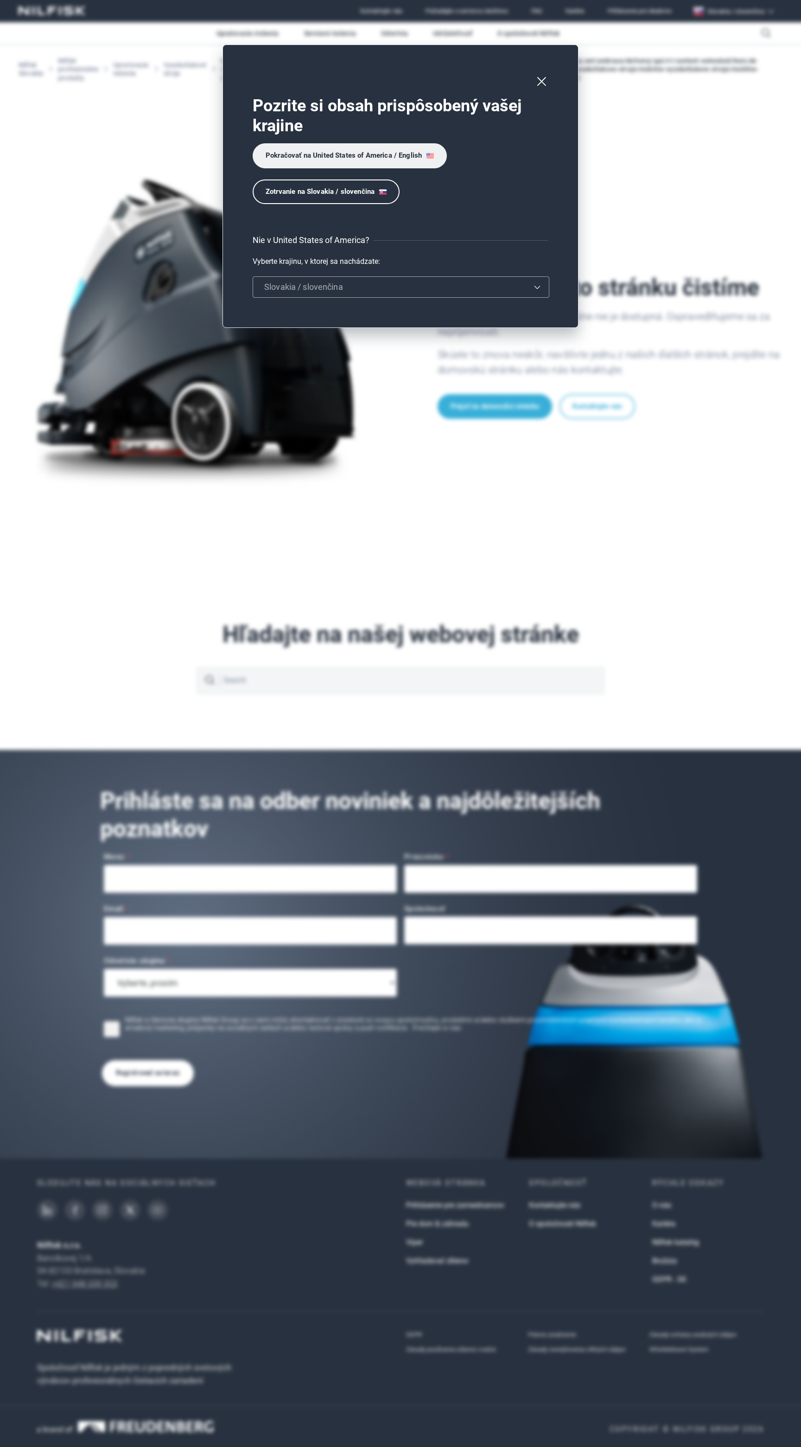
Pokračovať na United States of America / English (344, 155)
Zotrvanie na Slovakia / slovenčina (320, 191)
